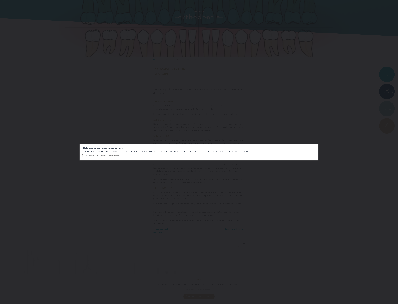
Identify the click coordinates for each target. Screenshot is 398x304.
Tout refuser (101, 156)
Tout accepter (89, 156)
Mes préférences (114, 156)
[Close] (316, 142)
